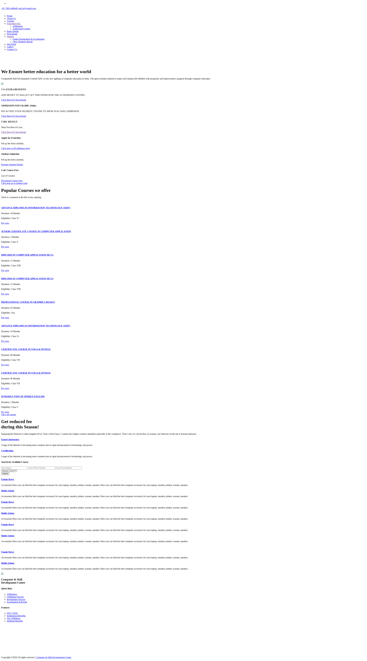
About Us (11, 18)
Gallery (10, 47)
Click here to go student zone (14, 183)
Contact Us (12, 49)
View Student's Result (23, 41)
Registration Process (16, 599)
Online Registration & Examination (29, 39)
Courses (10, 21)
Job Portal (11, 44)
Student (10, 36)
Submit (5, 474)
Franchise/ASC (14, 23)
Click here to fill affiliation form (15, 148)
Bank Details (13, 31)
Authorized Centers (21, 29)
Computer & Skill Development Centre (53, 657)
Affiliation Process (15, 597)
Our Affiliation (13, 618)
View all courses (8, 414)
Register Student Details (12, 164)
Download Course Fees (12, 180)
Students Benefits (15, 621)
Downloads (12, 34)
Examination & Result (17, 602)
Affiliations (18, 26)
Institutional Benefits (16, 616)
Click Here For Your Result (13, 100)
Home (9, 16)
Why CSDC (12, 613)
